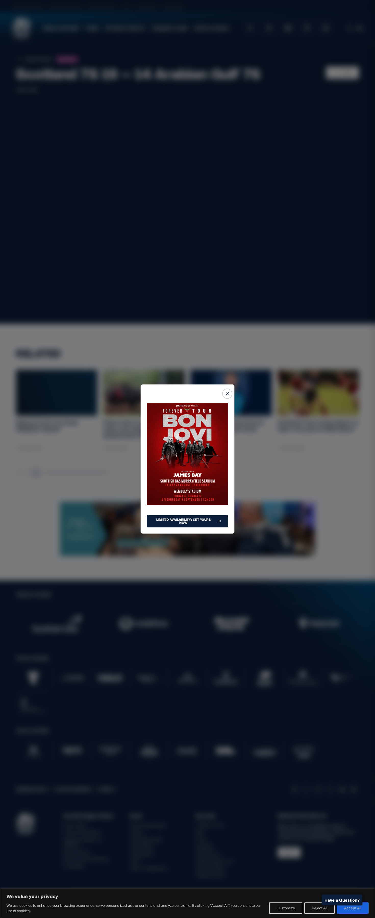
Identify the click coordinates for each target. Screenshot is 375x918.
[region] (187, 903)
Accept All (352, 907)
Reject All (319, 907)
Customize (286, 907)
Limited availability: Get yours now (183, 521)
